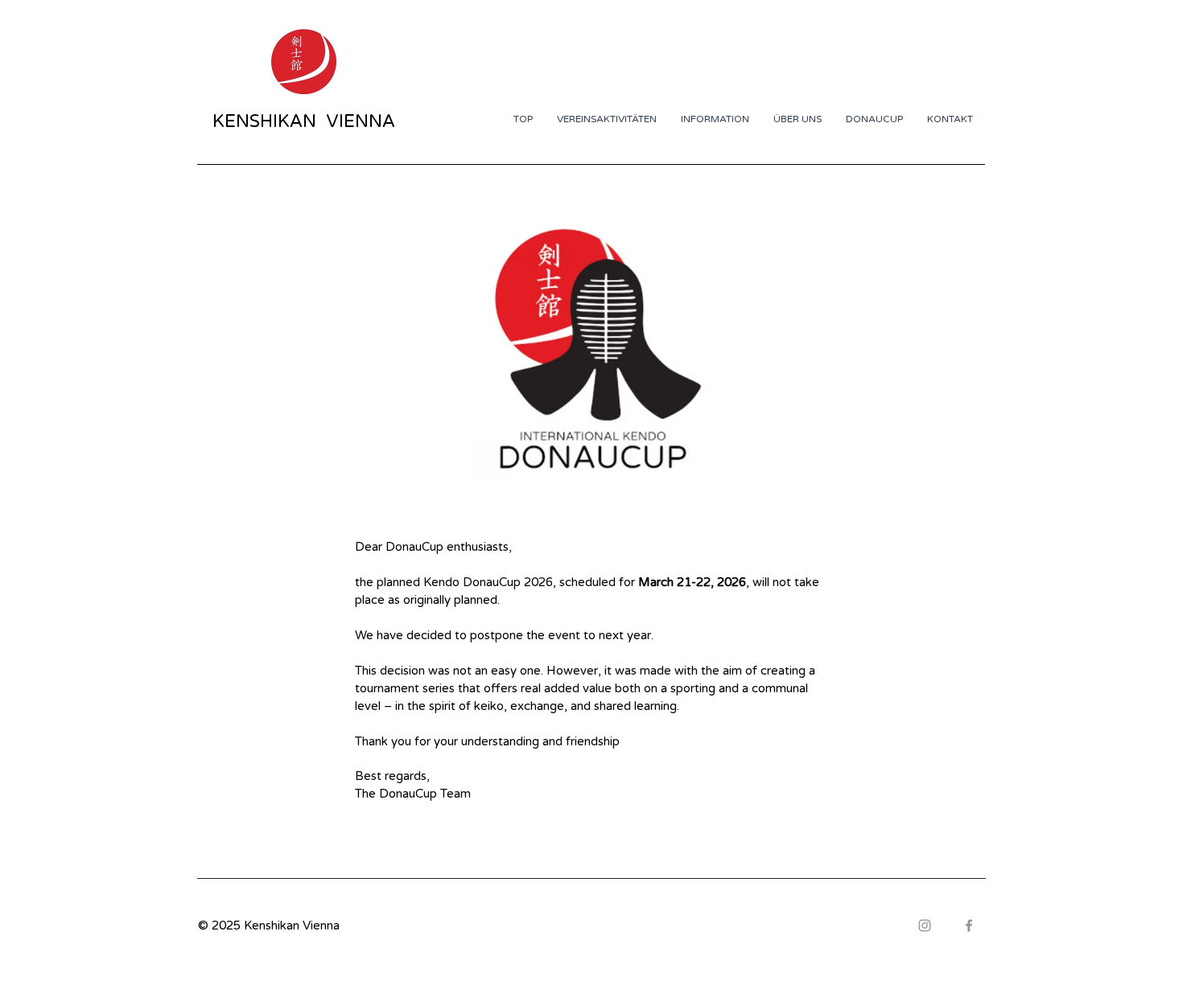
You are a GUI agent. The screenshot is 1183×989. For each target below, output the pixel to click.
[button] (874, 119)
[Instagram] (925, 925)
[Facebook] (969, 925)
